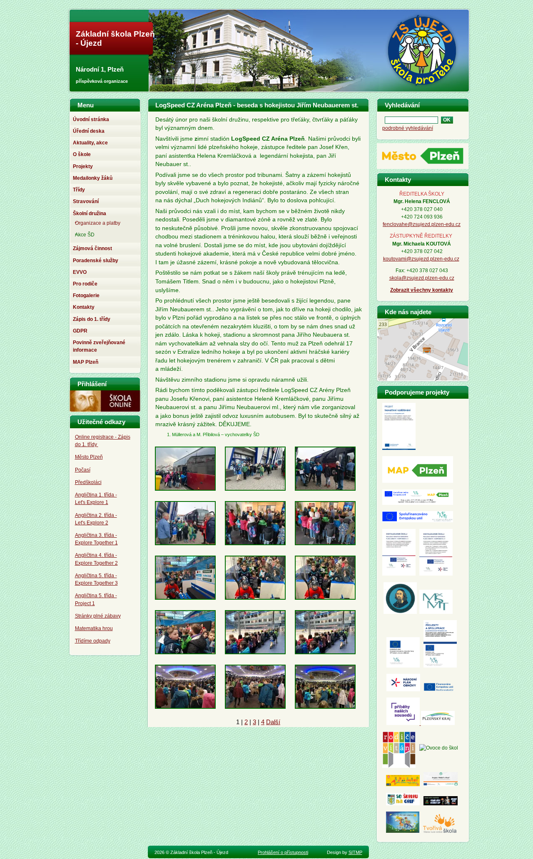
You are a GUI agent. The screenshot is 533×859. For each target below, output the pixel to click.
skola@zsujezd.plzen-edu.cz (421, 278)
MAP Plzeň (85, 362)
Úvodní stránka (91, 119)
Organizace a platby (97, 223)
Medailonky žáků (92, 178)
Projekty (83, 166)
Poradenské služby (95, 260)
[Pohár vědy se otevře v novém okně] (440, 804)
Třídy (79, 190)
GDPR (80, 331)
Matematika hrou (94, 628)
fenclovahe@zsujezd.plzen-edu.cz (422, 224)
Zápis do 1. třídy (91, 319)
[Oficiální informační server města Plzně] (422, 168)
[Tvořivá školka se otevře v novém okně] (439, 831)
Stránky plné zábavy (98, 616)
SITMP (355, 852)
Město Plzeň (89, 457)
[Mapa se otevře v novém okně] (423, 378)
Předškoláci (88, 482)
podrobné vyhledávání (407, 128)
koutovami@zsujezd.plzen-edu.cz (421, 259)
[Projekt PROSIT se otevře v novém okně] (440, 784)
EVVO (80, 272)
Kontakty (84, 307)
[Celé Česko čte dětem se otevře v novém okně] (402, 831)
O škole (82, 154)
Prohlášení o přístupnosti (283, 852)
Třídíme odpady (92, 641)
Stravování (86, 201)
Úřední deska (89, 131)
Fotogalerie (86, 295)
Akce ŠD (85, 235)
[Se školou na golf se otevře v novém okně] (403, 804)
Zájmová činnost (92, 248)
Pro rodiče (85, 284)
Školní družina (89, 213)
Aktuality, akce (90, 143)
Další (273, 721)
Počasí (82, 470)
